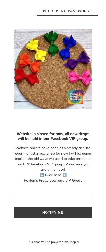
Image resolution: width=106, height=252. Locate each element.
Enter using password (67, 11)
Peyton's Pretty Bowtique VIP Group (53, 180)
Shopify (73, 242)
